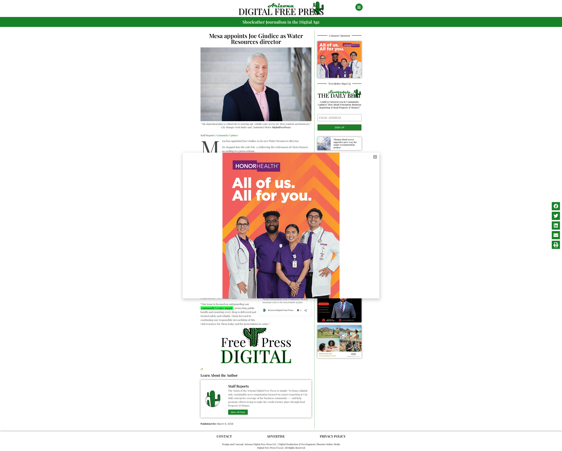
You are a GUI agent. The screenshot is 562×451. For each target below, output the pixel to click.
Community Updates (227, 135)
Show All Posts (238, 412)
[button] (556, 206)
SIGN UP (339, 127)
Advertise (276, 436)
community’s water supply (217, 308)
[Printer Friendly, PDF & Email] (202, 369)
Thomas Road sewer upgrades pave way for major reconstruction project (345, 143)
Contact (224, 436)
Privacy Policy (333, 436)
